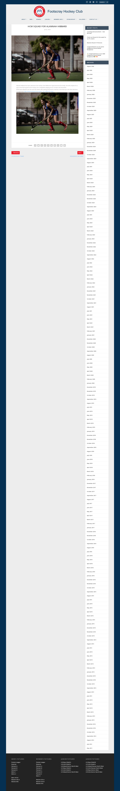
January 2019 (90, 431)
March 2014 (90, 664)
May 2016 (89, 559)
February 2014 (91, 668)
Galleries (82, 19)
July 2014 (89, 648)
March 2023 (90, 231)
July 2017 (89, 503)
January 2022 (90, 287)
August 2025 (90, 114)
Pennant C (39, 770)
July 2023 (89, 215)
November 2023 (91, 198)
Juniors (47, 19)
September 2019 (91, 399)
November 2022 (91, 247)
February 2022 (91, 283)
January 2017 (90, 527)
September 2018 (91, 447)
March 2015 (90, 616)
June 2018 (89, 459)
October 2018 (91, 443)
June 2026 (89, 74)
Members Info (58, 19)
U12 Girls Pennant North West (94, 768)
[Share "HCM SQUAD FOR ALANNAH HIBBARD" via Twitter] (38, 145)
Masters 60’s (15, 781)
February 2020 (91, 379)
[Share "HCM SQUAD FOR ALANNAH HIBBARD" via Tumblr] (45, 145)
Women (38, 19)
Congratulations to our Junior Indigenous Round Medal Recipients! (95, 48)
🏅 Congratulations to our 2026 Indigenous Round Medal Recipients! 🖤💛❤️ (96, 55)
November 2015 (91, 583)
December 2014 (91, 628)
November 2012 (91, 728)
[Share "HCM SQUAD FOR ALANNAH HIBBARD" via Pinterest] (48, 145)
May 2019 (89, 415)
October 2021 (91, 299)
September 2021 (91, 303)
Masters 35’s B (40, 781)
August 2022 (90, 259)
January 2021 (90, 335)
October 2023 (91, 202)
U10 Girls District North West (94, 772)
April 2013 (89, 708)
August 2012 (90, 740)
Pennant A (14, 766)
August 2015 (90, 596)
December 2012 (91, 724)
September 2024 (91, 158)
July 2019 (89, 407)
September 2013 (91, 688)
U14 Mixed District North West (69, 772)
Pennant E (39, 774)
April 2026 (89, 82)
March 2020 (90, 375)
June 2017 (89, 507)
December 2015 (91, 579)
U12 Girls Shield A (91, 764)
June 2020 (89, 363)
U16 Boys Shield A (66, 762)
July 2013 (89, 696)
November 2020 (91, 343)
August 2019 (90, 403)
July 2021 (89, 311)
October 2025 (91, 106)
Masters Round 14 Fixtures (94, 43)
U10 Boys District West (92, 770)
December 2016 (91, 531)
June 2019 (89, 411)
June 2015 (89, 603)
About (24, 19)
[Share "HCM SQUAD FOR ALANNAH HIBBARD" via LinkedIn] (51, 145)
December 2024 (91, 146)
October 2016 (91, 539)
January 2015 (90, 624)
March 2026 (90, 86)
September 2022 (91, 255)
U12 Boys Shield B (91, 762)
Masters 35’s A (40, 779)
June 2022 (89, 267)
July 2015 (89, 600)
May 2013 (89, 704)
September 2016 (91, 543)
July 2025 (89, 118)
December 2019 (91, 387)
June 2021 (89, 315)
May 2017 (89, 511)
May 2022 (89, 271)
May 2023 (89, 223)
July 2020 (89, 359)
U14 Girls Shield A (66, 770)
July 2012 (89, 744)
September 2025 (91, 110)
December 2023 (91, 194)
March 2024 (90, 182)
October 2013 (91, 684)
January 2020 (90, 383)
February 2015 (91, 620)
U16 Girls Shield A (66, 764)
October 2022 (91, 251)
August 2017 (90, 499)
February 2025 (91, 138)
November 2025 (91, 102)
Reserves (13, 764)
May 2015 (89, 608)
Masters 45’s (39, 783)
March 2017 (90, 519)
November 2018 (91, 439)
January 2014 (90, 672)
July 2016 (89, 551)
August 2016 (90, 547)
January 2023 (90, 239)
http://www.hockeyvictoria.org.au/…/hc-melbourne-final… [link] (39, 91)
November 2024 (91, 150)
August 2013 (90, 692)
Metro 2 (13, 774)
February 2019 (91, 427)
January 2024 (90, 190)
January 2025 (90, 142)
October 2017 (91, 491)
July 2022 (89, 263)
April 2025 (89, 130)
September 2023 (91, 206)
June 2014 (89, 652)
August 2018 (90, 451)
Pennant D (14, 770)
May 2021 (89, 319)
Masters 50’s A (15, 779)
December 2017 (91, 483)
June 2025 (89, 122)
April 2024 (89, 178)
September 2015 (91, 592)
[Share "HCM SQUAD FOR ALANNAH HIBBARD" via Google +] (41, 145)
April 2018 (89, 467)
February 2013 (91, 716)
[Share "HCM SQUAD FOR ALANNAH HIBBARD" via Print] (64, 145)
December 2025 (91, 98)
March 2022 (90, 279)
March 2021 (90, 327)
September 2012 (91, 736)
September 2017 (91, 495)
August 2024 (90, 162)
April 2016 (89, 563)
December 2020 (91, 339)
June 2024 (89, 170)
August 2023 (90, 211)
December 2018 (91, 435)
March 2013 (90, 712)
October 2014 (91, 636)
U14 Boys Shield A (66, 768)
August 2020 (90, 355)
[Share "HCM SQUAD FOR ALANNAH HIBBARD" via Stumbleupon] (58, 145)
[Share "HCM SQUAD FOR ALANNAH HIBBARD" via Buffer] (54, 145)
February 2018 (91, 475)
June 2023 (89, 219)
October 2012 (91, 732)
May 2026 (89, 78)
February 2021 (91, 331)
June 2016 (89, 555)
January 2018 (90, 479)
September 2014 (91, 640)
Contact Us (93, 19)
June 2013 (89, 700)
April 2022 (89, 275)
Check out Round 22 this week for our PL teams (96, 37)
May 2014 (89, 656)
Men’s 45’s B (14, 777)
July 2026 (89, 70)
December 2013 (91, 676)
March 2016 (90, 567)
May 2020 (89, 367)
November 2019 (91, 391)
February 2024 (91, 186)
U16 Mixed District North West (69, 766)
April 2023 (89, 227)
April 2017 (89, 515)
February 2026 (91, 90)
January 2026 (90, 94)
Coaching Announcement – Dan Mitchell (96, 32)
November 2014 (91, 632)
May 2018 (89, 463)
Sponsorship (71, 19)
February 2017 (91, 523)
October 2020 (91, 347)
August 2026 (90, 66)
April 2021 (89, 323)
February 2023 (91, 235)
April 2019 (89, 419)
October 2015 (91, 588)
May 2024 (89, 174)
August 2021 (90, 307)
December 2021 (91, 291)
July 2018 (89, 455)
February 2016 (91, 571)
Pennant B (14, 768)
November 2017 (91, 487)
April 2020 (89, 371)
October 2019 (91, 395)
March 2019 (90, 423)
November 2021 (91, 295)
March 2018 (90, 471)
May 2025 (89, 126)
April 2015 (89, 612)
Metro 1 (13, 772)
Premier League (15, 762)
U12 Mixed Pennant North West (95, 766)
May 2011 (89, 748)
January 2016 (90, 575)
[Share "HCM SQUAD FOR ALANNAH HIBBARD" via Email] (61, 145)
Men (31, 19)
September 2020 (91, 351)
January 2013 (90, 720)
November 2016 (91, 535)
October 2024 (91, 154)
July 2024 (89, 166)
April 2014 (89, 660)
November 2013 (91, 680)
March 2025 (90, 134)
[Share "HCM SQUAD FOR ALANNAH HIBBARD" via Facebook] (35, 145)
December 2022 (91, 243)
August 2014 (90, 644)
